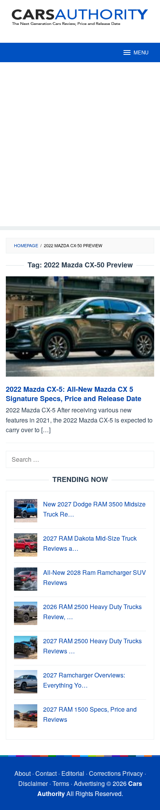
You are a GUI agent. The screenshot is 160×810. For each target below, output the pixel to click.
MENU (141, 52)
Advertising (89, 783)
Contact (46, 773)
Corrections (105, 773)
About (22, 773)
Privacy (132, 773)
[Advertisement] (80, 146)
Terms (60, 783)
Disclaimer (33, 783)
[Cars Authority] (80, 16)
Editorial (72, 773)
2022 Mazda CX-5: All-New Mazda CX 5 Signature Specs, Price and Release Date (73, 393)
